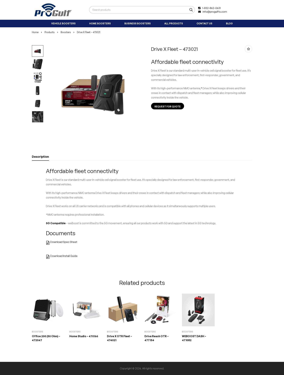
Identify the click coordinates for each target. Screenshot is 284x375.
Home (35, 32)
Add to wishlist (248, 49)
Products (50, 32)
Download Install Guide (64, 256)
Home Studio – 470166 (83, 336)
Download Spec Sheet (63, 242)
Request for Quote (167, 106)
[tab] (40, 156)
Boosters (66, 32)
